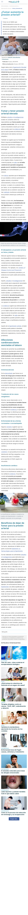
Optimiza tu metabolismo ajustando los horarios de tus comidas (11, 729)
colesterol (4, 452)
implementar (5, 587)
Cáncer (3, 702)
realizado (6, 192)
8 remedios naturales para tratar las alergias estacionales (13, 772)
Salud (2, 681)
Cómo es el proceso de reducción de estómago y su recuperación (13, 813)
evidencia (17, 129)
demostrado (8, 373)
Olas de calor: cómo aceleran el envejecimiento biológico (12, 663)
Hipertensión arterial (6, 8)
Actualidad (4, 660)
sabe (15, 162)
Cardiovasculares (14, 6)
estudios (9, 117)
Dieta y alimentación (17, 8)
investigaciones (18, 117)
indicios (6, 175)
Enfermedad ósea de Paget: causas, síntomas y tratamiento (12, 751)
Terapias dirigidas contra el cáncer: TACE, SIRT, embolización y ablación (13, 706)
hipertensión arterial (15, 326)
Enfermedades (4, 6)
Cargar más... (14, 819)
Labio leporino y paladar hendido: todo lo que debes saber (13, 793)
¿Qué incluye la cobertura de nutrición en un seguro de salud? (13, 684)
